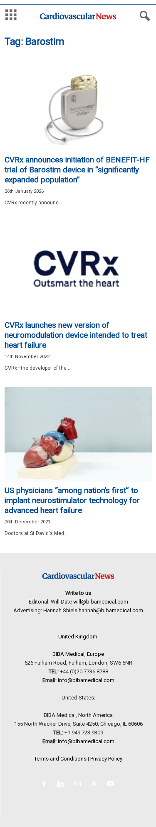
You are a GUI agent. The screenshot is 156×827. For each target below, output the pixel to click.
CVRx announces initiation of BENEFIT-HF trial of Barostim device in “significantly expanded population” (77, 169)
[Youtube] (111, 784)
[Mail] (79, 784)
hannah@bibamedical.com (111, 610)
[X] (95, 784)
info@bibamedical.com (86, 680)
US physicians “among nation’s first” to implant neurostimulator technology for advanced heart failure (72, 500)
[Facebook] (45, 784)
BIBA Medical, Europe (78, 654)
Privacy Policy (106, 759)
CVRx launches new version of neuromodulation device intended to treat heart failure (76, 335)
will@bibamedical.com (100, 602)
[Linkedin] (62, 784)
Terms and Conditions (60, 759)
